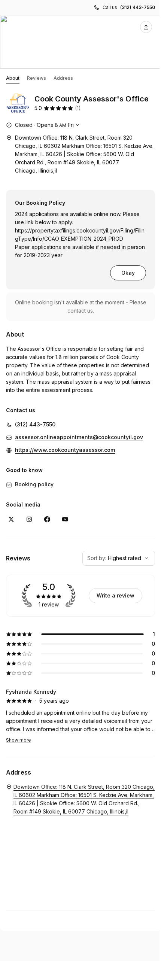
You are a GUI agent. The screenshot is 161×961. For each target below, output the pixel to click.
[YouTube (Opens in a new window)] (65, 519)
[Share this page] (146, 27)
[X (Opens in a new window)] (11, 519)
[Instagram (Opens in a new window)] (29, 519)
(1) (78, 108)
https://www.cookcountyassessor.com (65, 450)
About (12, 78)
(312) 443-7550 (137, 7)
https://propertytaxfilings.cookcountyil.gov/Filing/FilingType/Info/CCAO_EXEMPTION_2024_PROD (80, 234)
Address (63, 78)
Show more (18, 740)
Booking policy (34, 484)
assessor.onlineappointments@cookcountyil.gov (79, 437)
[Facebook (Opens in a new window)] (47, 519)
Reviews (36, 78)
